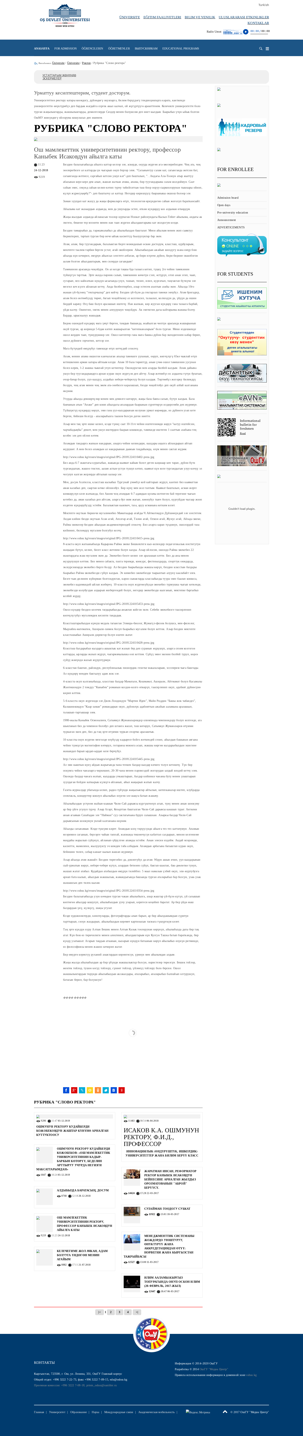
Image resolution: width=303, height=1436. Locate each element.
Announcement (226, 220)
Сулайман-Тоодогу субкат (167, 1208)
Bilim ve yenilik (200, 17)
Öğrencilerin (92, 48)
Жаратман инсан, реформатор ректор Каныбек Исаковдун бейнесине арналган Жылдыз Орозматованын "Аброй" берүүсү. (170, 1179)
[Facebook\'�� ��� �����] (66, 1090)
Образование (78, 1412)
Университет (57, 1412)
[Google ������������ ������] (74, 1090)
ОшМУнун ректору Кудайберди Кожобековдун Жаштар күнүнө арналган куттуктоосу (72, 1130)
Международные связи (118, 1412)
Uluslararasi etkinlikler (244, 17)
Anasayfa (41, 48)
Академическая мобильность (156, 1412)
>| (137, 1312)
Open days (223, 205)
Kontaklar (258, 23)
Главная (39, 1412)
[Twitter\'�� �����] (106, 1090)
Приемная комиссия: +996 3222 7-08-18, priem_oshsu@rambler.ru (75, 1385)
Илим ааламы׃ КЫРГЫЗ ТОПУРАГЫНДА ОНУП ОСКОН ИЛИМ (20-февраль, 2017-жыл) (172, 1281)
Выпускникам (146, 48)
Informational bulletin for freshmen (250, 424)
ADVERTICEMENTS (231, 227)
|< (99, 1312)
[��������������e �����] (98, 1090)
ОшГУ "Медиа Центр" (214, 1369)
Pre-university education (232, 212)
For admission (65, 48)
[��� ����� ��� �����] (90, 1090)
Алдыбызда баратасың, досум (83, 1190)
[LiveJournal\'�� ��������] (82, 1090)
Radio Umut (214, 31)
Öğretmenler (119, 48)
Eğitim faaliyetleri (162, 17)
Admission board (228, 197)
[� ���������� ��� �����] (114, 1090)
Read (243, 433)
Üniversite (129, 17)
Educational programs (180, 48)
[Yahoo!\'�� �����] (122, 1090)
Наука (95, 1412)
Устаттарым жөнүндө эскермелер (59, 77)
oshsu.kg (251, 1375)
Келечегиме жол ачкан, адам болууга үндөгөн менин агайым (82, 1255)
